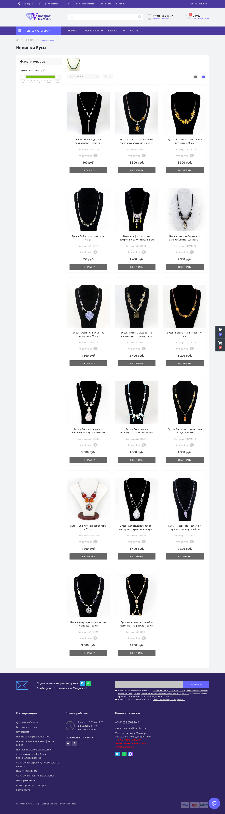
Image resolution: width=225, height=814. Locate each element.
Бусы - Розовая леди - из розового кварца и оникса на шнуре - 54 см (88, 432)
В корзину (88, 170)
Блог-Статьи (115, 30)
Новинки (73, 30)
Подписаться (196, 684)
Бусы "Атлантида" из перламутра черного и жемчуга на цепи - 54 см (88, 143)
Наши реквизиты (26, 780)
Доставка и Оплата (85, 3)
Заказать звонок (161, 18)
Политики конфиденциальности (169, 690)
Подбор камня (92, 30)
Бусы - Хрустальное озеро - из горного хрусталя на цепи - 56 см (136, 529)
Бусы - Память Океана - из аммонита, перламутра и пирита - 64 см (137, 336)
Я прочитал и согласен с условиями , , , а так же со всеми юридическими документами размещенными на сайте (163, 693)
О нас (67, 3)
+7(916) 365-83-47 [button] (127, 722)
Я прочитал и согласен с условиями (151, 699)
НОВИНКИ (29, 40)
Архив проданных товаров (31, 785)
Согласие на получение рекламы (35, 775)
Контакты (121, 3)
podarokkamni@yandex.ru (130, 728)
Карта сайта (23, 789)
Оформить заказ (201, 18)
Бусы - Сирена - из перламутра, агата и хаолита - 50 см (136, 432)
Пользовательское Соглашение (34, 749)
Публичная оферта (27, 770)
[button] (49, 4)
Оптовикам (105, 3)
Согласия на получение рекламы (169, 699)
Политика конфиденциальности (34, 736)
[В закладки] (104, 89)
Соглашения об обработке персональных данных (165, 693)
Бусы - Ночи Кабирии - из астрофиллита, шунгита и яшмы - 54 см (184, 240)
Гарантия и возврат (27, 727)
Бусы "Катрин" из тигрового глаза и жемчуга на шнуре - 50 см (137, 143)
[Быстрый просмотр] (104, 94)
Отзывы (135, 30)
